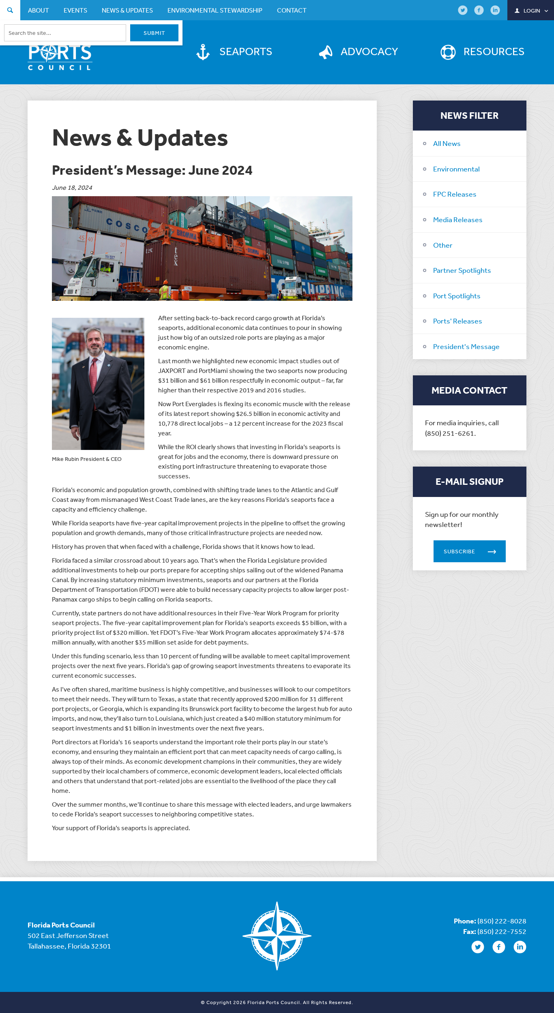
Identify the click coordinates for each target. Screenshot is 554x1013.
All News (447, 143)
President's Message (466, 346)
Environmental (456, 168)
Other (443, 244)
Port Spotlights (457, 295)
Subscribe (459, 551)
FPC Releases (455, 193)
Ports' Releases (457, 320)
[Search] (10, 11)
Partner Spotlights (462, 270)
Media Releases (458, 219)
